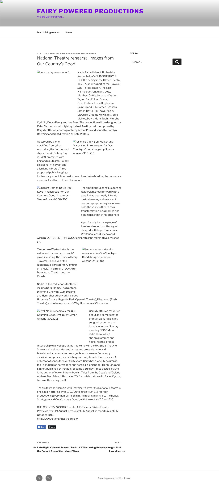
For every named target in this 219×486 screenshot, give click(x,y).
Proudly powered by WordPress (114, 478)
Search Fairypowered (48, 32)
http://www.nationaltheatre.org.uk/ (57, 418)
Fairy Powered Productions (90, 11)
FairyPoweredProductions (78, 53)
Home (68, 32)
